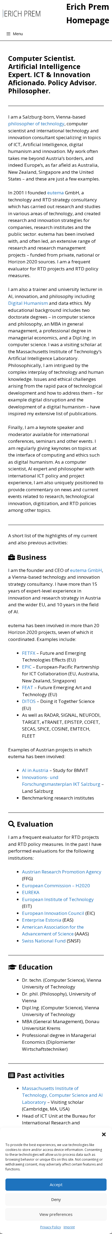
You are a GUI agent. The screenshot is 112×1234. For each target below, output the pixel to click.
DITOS (29, 701)
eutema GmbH (86, 570)
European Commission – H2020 (56, 885)
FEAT (27, 687)
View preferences (56, 1214)
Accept (56, 1184)
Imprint (69, 1227)
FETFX (28, 653)
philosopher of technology (36, 123)
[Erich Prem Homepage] (21, 13)
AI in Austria (35, 770)
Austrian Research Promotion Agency (61, 872)
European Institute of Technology (58, 899)
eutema (55, 192)
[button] (104, 1134)
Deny (56, 1199)
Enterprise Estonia (41, 920)
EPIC (27, 667)
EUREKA (30, 892)
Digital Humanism (28, 303)
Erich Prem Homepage (87, 13)
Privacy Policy (50, 1227)
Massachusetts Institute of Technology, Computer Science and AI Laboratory (62, 1095)
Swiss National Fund (44, 941)
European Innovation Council (53, 913)
